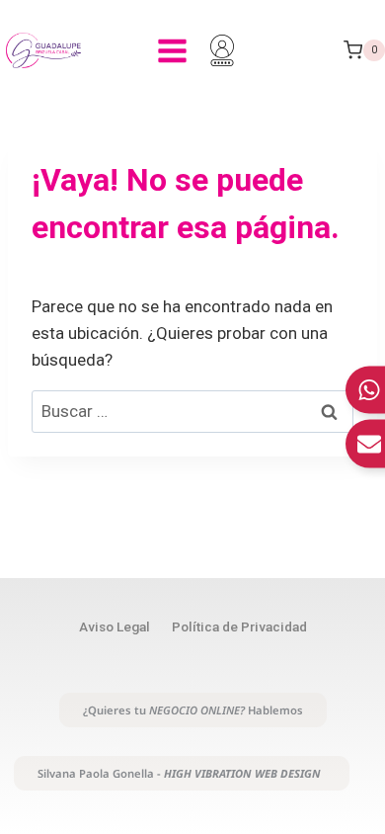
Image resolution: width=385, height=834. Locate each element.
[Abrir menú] (171, 50)
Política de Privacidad (239, 626)
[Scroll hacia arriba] (362, 711)
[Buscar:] (192, 411)
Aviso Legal (114, 626)
